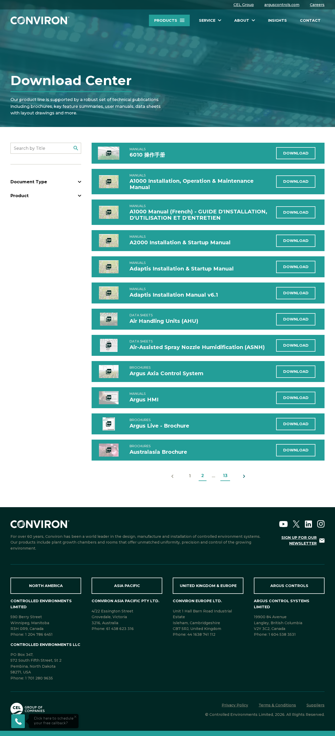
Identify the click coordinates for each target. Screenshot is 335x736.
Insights (277, 20)
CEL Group (243, 4)
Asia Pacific (127, 585)
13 (225, 475)
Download (296, 153)
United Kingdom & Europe (208, 585)
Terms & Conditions (277, 705)
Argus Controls (289, 585)
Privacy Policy (235, 705)
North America (46, 585)
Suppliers (315, 705)
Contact (310, 20)
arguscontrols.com (281, 4)
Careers (317, 4)
